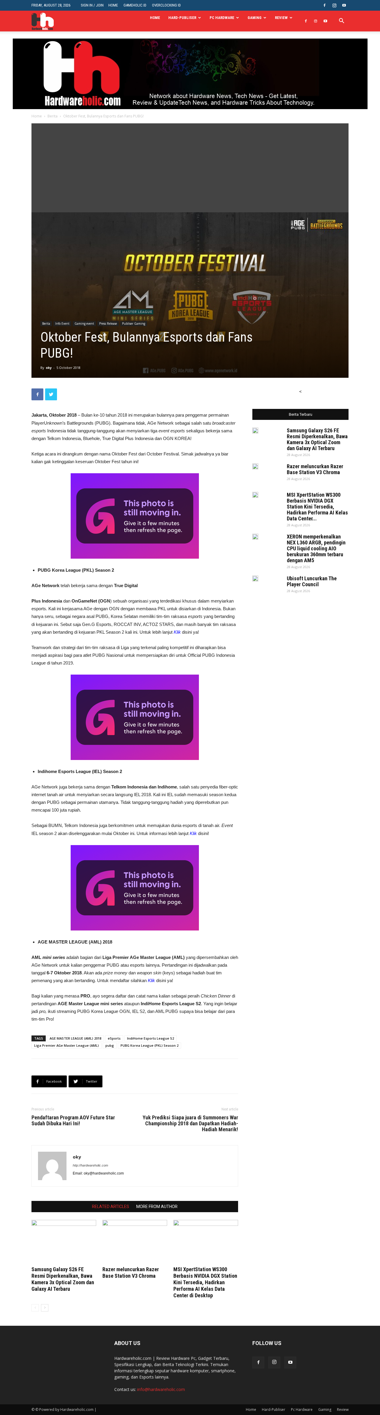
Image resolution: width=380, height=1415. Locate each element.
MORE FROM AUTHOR (157, 1206)
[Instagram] (334, 5)
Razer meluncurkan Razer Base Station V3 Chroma (130, 1272)
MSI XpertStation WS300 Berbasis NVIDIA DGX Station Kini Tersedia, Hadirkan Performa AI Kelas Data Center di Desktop (205, 1282)
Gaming (255, 17)
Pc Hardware (222, 17)
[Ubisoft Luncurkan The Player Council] (255, 578)
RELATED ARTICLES (110, 1206)
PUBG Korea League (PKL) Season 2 (149, 1045)
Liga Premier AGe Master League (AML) (66, 1045)
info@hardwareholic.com (161, 1389)
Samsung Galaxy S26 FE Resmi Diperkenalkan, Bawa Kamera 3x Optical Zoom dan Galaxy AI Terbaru (62, 1279)
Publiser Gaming (133, 323)
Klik (177, 632)
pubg (109, 1045)
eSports (114, 1038)
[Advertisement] (190, 167)
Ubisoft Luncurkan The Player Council (312, 581)
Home (113, 5)
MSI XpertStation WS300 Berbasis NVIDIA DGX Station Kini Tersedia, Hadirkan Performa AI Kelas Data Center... (317, 507)
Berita (53, 116)
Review (281, 17)
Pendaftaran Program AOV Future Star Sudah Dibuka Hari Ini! (73, 1120)
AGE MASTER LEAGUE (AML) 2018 (75, 1038)
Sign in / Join (92, 5)
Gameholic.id (135, 5)
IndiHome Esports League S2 (150, 1038)
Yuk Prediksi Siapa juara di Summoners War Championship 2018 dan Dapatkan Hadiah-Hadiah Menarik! (190, 1123)
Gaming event (84, 323)
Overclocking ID (166, 5)
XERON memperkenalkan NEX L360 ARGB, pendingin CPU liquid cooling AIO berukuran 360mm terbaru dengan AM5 (316, 548)
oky (49, 367)
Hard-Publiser (182, 17)
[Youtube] (344, 5)
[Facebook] (324, 5)
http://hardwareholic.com (90, 1165)
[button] (341, 21)
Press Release (108, 323)
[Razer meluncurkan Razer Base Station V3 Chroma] (134, 1242)
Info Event (62, 323)
